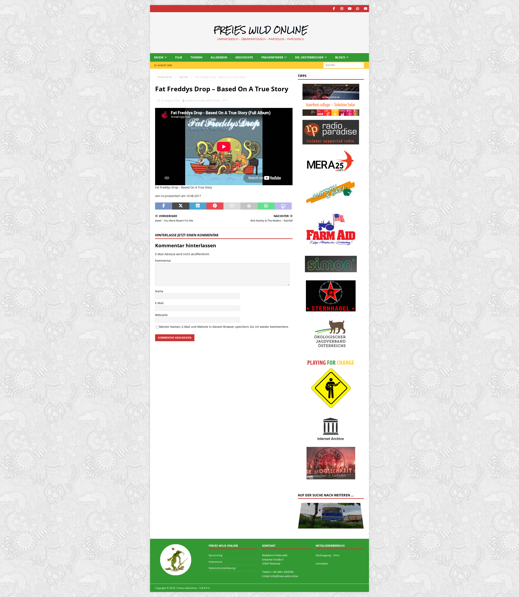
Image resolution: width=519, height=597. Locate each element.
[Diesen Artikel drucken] (248, 206)
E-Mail (159, 303)
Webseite (161, 315)
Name (159, 291)
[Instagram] (341, 8)
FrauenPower (272, 57)
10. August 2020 (170, 100)
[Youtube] (349, 8)
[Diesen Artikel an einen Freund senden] (231, 206)
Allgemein (219, 57)
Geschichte (244, 57)
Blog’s (340, 57)
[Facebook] (333, 8)
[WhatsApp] (357, 8)
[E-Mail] (365, 8)
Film (178, 57)
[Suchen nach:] (343, 65)
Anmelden (322, 563)
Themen (196, 57)
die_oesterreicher (309, 57)
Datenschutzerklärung (222, 568)
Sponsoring (215, 555)
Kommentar (163, 260)
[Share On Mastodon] (283, 206)
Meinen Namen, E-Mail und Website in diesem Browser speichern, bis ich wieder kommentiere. (224, 327)
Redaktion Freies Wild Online (203, 100)
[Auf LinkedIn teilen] (197, 206)
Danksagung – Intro (327, 555)
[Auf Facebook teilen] (163, 206)
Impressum (215, 562)
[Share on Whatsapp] (266, 206)
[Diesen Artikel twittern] (180, 206)
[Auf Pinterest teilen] (214, 206)
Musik (158, 57)
